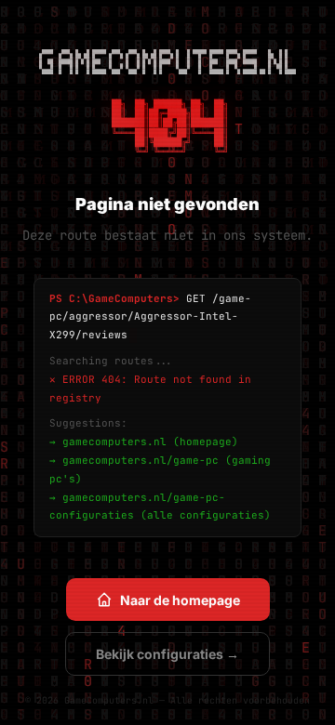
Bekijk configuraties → (167, 654)
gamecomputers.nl (114, 441)
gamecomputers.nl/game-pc (140, 460)
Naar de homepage (180, 600)
